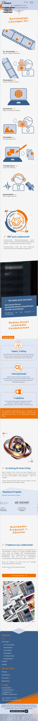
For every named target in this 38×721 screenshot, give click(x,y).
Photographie (7, 137)
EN (25, 2)
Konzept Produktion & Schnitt (11, 82)
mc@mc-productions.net (20, 7)
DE (27, 2)
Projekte (4, 661)
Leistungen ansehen (17, 575)
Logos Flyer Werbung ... (10, 167)
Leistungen (5, 641)
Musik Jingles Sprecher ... (10, 196)
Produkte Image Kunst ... (10, 139)
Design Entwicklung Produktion (11, 110)
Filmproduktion (8, 80)
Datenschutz (6, 681)
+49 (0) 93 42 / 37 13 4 (19, 5)
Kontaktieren (10, 313)
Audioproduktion (8, 194)
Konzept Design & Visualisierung (11, 53)
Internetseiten (7, 108)
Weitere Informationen (17, 711)
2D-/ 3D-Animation (9, 51)
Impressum (5, 678)
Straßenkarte (6, 675)
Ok (26, 711)
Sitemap (4, 672)
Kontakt (4, 664)
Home (4, 638)
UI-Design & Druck (9, 166)
